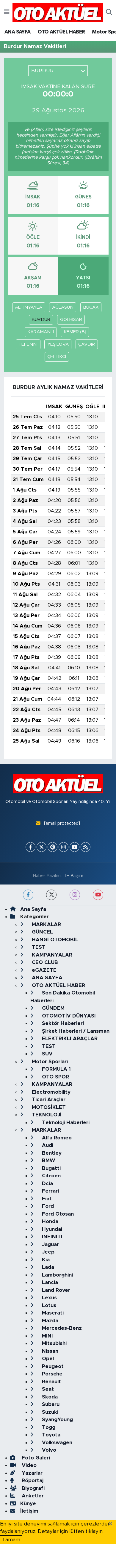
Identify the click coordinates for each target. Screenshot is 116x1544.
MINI (46, 1335)
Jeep (47, 1251)
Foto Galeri (35, 1457)
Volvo (48, 1450)
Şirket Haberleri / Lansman (74, 1031)
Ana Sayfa (33, 909)
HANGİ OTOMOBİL (54, 939)
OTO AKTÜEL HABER (61, 32)
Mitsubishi (53, 1343)
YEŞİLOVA (58, 344)
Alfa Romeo (56, 1137)
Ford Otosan (57, 1213)
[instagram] (75, 895)
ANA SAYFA (17, 32)
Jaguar (49, 1244)
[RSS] (85, 847)
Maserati (52, 1312)
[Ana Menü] (7, 12)
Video (28, 1465)
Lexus (48, 1297)
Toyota (50, 1434)
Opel (47, 1358)
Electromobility (50, 1092)
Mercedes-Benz (61, 1328)
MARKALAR (45, 924)
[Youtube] (74, 847)
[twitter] (51, 895)
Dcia (46, 1183)
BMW (47, 1160)
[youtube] (98, 895)
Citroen (50, 1175)
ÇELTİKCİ (56, 356)
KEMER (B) (75, 332)
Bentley (51, 1153)
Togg (47, 1427)
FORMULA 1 (55, 1069)
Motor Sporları (49, 1061)
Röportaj (31, 1480)
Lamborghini (56, 1274)
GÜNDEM (52, 1008)
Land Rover (55, 1290)
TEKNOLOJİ (46, 1114)
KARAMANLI (40, 332)
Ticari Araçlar (47, 1099)
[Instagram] (63, 847)
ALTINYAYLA (28, 307)
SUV (46, 1053)
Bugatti (50, 1168)
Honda (49, 1221)
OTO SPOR (54, 1076)
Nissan (49, 1351)
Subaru (49, 1404)
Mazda (49, 1320)
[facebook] (28, 895)
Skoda (49, 1396)
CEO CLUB (44, 962)
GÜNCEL (41, 931)
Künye (28, 1503)
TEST (38, 947)
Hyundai (51, 1229)
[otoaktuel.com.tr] (57, 12)
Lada (47, 1267)
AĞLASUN (62, 307)
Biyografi (32, 1488)
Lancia (49, 1282)
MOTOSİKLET (48, 1107)
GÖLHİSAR (71, 319)
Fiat (46, 1198)
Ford (47, 1206)
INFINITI (51, 1236)
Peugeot (52, 1366)
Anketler (32, 1495)
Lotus (48, 1305)
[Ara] (109, 12)
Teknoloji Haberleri (65, 1122)
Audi (46, 1145)
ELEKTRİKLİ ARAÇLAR (69, 1038)
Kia (45, 1259)
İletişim (29, 1511)
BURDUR (41, 319)
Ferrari (49, 1190)
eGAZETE (43, 970)
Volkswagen (56, 1442)
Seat (47, 1389)
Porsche (51, 1373)
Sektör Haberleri (62, 1023)
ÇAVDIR (86, 344)
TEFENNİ (27, 344)
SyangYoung (56, 1419)
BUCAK (90, 307)
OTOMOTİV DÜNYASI (68, 1015)
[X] (41, 847)
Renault (50, 1381)
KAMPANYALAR (51, 954)
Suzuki (49, 1412)
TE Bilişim (73, 875)
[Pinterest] (52, 847)
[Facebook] (30, 847)
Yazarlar (31, 1473)
